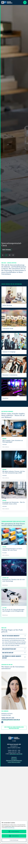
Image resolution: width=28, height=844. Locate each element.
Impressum (14, 757)
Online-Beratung (7, 305)
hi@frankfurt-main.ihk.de (15, 754)
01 (2, 255)
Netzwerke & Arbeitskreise (9, 375)
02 (6, 255)
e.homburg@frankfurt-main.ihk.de (10, 719)
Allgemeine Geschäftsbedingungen (14, 760)
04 (13, 255)
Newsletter (5, 398)
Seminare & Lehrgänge (8, 352)
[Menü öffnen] (25, 2)
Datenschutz (14, 759)
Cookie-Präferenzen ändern (14, 762)
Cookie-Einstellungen (14, 840)
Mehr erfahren (6, 250)
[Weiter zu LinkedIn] (2, 723)
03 (9, 255)
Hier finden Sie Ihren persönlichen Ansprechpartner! (14, 728)
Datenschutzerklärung (9, 827)
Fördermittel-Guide (7, 328)
